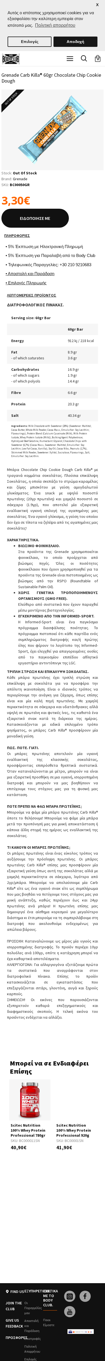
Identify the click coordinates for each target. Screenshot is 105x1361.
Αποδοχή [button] (75, 41)
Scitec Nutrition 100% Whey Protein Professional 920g (73, 1130)
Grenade (20, 178)
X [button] (97, 5)
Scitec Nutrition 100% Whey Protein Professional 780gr (28, 1130)
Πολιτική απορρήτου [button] (55, 25)
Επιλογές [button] (29, 41)
